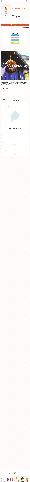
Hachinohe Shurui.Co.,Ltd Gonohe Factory (17, 8)
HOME (1, 3)
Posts (28, 27)
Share (24, 27)
